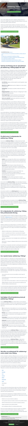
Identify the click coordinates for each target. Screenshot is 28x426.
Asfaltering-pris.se (5, 1)
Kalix (3, 370)
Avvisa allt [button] (17, 424)
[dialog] (14, 423)
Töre (3, 373)
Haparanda (4, 379)
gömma (11, 52)
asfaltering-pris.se (8, 216)
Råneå (3, 377)
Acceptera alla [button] (11, 424)
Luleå (3, 381)
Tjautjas (3, 375)
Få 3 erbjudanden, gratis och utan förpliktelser (14, 11)
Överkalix (3, 372)
